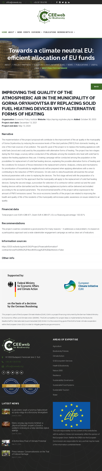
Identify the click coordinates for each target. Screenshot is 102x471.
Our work (35, 32)
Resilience (57, 375)
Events (26, 32)
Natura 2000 (58, 371)
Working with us (65, 32)
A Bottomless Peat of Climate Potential (29, 441)
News (19, 32)
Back (96, 87)
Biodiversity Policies (61, 351)
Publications (49, 32)
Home (4, 32)
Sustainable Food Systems (63, 385)
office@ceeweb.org (13, 2)
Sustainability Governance (63, 380)
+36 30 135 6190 (40, 2)
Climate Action (58, 356)
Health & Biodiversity (61, 366)
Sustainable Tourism (61, 390)
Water (55, 395)
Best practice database (54, 68)
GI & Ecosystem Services (62, 361)
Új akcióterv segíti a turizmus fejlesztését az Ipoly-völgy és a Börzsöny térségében (30, 411)
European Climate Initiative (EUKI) (49, 65)
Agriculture (57, 346)
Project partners (22, 65)
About (11, 32)
